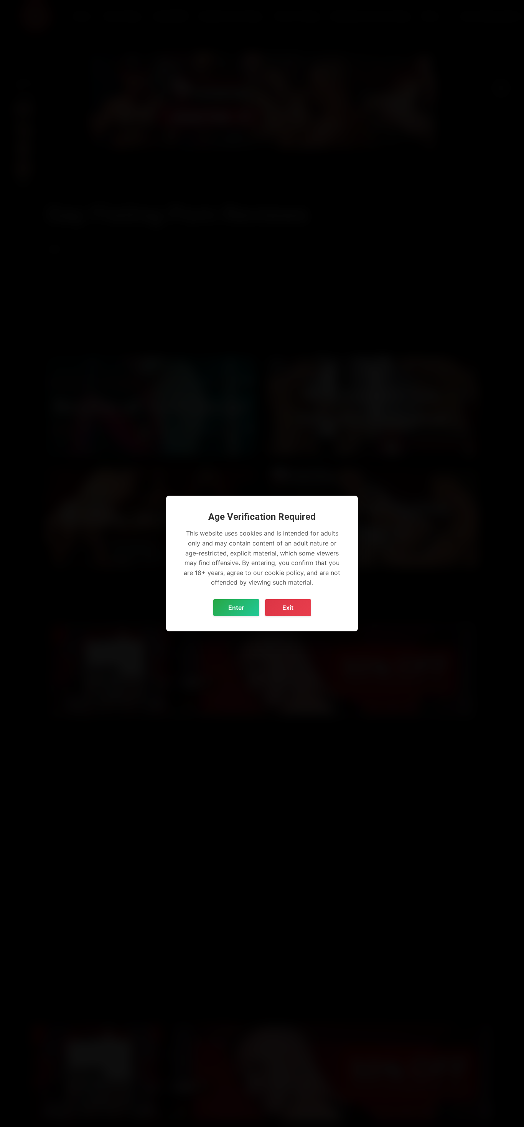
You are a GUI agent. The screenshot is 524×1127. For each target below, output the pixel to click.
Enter (236, 607)
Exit (287, 607)
